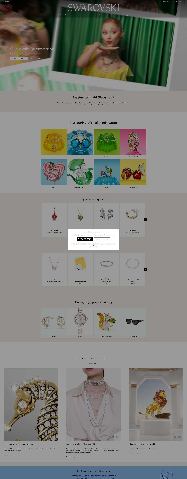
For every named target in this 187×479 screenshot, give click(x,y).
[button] (117, 230)
